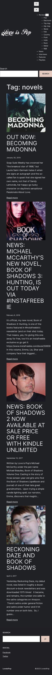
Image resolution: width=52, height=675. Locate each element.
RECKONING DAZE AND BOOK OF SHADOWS (23, 558)
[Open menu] (36, 4)
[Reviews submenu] (47, 15)
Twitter (5, 656)
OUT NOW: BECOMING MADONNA (22, 143)
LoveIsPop (7, 669)
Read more (12, 198)
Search (3, 68)
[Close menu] (36, 10)
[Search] (45, 639)
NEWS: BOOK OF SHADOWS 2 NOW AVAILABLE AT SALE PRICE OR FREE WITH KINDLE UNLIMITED (26, 428)
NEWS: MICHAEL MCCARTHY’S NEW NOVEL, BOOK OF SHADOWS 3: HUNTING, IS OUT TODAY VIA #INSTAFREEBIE (25, 276)
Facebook (7, 652)
